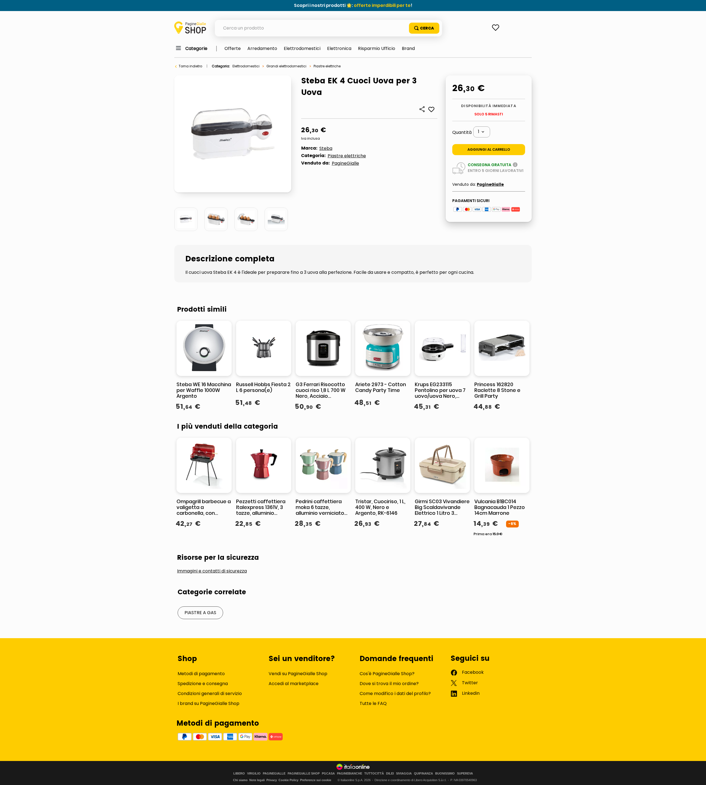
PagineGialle (345, 163)
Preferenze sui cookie (315, 780)
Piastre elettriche (327, 66)
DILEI (390, 773)
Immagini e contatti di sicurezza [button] (212, 571)
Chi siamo (240, 780)
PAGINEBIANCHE (349, 773)
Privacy (271, 780)
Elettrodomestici (246, 66)
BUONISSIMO (445, 773)
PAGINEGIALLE (274, 773)
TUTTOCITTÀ (374, 773)
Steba (325, 148)
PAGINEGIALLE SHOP (304, 773)
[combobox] (328, 28)
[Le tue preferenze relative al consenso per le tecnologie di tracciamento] (696, 775)
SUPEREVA (465, 773)
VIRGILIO (254, 773)
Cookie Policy (288, 780)
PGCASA (328, 773)
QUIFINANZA (423, 773)
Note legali (257, 780)
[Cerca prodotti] (424, 28)
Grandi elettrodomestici (286, 66)
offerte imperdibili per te (382, 5)
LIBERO (239, 773)
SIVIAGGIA (404, 773)
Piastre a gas (200, 612)
